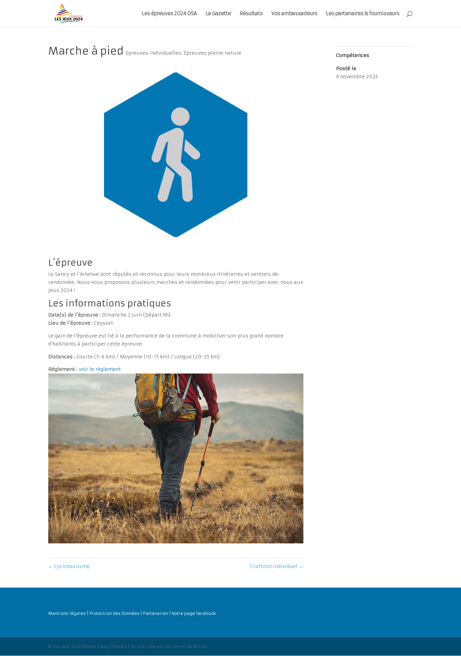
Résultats (251, 14)
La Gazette (218, 14)
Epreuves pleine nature (212, 53)
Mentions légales (67, 613)
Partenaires (155, 613)
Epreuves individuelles (153, 53)
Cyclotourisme (69, 566)
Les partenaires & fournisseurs (362, 14)
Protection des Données (114, 613)
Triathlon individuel (276, 566)
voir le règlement (100, 369)
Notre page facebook (194, 613)
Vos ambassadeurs (294, 14)
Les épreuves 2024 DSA (169, 14)
